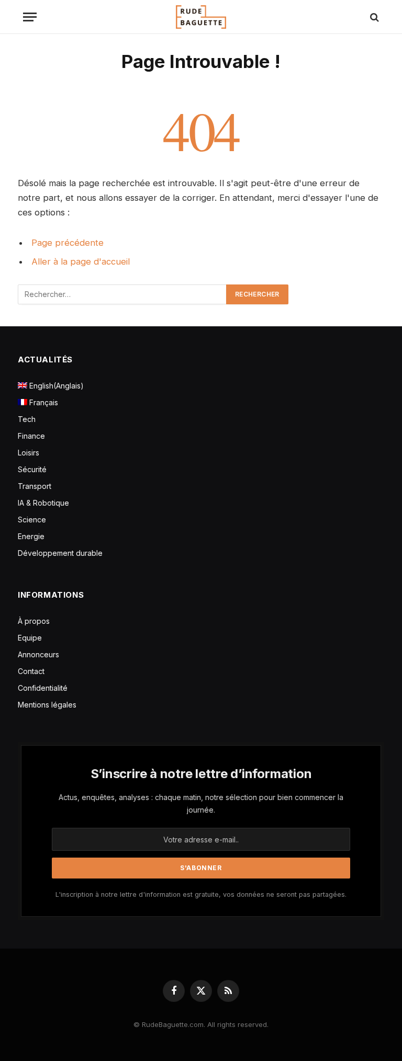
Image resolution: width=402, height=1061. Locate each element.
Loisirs (28, 452)
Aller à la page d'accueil (80, 261)
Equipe (30, 637)
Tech (27, 419)
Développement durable (60, 553)
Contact (31, 671)
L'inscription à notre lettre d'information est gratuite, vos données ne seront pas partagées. (201, 894)
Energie (31, 536)
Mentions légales (47, 704)
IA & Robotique (43, 502)
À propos (34, 621)
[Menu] (30, 17)
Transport (34, 486)
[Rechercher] (373, 17)
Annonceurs (38, 654)
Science (32, 519)
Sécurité (32, 469)
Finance (31, 435)
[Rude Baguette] (201, 17)
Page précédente (67, 242)
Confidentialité (43, 687)
